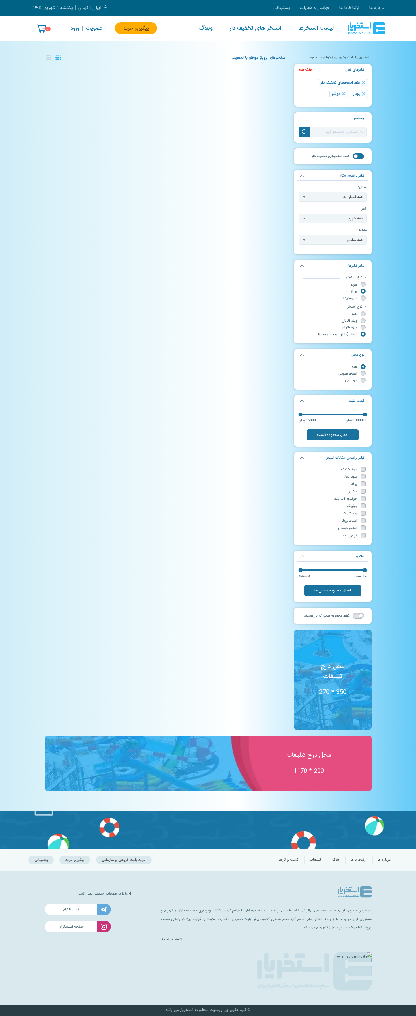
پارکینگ (352, 506)
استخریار (363, 57)
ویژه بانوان (349, 327)
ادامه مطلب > (171, 939)
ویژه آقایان (349, 320)
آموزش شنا (349, 513)
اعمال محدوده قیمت (332, 435)
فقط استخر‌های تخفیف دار (330, 156)
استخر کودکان (347, 528)
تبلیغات (315, 860)
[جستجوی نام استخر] (304, 132)
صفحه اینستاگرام (71, 926)
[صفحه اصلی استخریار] (366, 28)
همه (354, 314)
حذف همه (305, 69)
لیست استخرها (316, 28)
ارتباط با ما (349, 7)
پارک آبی (351, 380)
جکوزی (352, 491)
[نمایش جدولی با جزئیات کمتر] (49, 57)
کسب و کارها (289, 860)
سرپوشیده (350, 298)
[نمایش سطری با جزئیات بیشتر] (58, 57)
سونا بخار (350, 476)
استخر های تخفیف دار (255, 28)
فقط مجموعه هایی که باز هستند (326, 615)
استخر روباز (349, 520)
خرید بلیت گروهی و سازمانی (124, 860)
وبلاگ (206, 28)
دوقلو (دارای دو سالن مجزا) (337, 334)
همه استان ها (353, 197)
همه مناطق (355, 240)
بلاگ (335, 860)
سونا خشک (349, 469)
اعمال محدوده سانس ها (332, 590)
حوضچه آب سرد (345, 498)
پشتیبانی (281, 7)
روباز (354, 291)
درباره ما (376, 7)
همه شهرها (355, 218)
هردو (353, 284)
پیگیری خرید (136, 28)
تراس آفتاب (349, 535)
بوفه (354, 484)
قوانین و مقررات (314, 7)
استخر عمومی (347, 373)
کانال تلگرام (71, 909)
